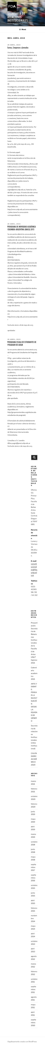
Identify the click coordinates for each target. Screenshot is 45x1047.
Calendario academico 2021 (34, 673)
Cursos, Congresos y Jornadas (17, 47)
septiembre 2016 (33, 878)
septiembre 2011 (33, 989)
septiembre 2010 (33, 1023)
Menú (24, 29)
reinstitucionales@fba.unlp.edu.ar (34, 569)
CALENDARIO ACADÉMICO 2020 (34, 759)
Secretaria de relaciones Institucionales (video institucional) (34, 737)
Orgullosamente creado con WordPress (22, 1042)
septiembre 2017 (33, 867)
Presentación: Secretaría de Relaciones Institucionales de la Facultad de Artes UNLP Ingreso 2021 (34, 643)
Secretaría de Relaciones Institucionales (18, 17)
